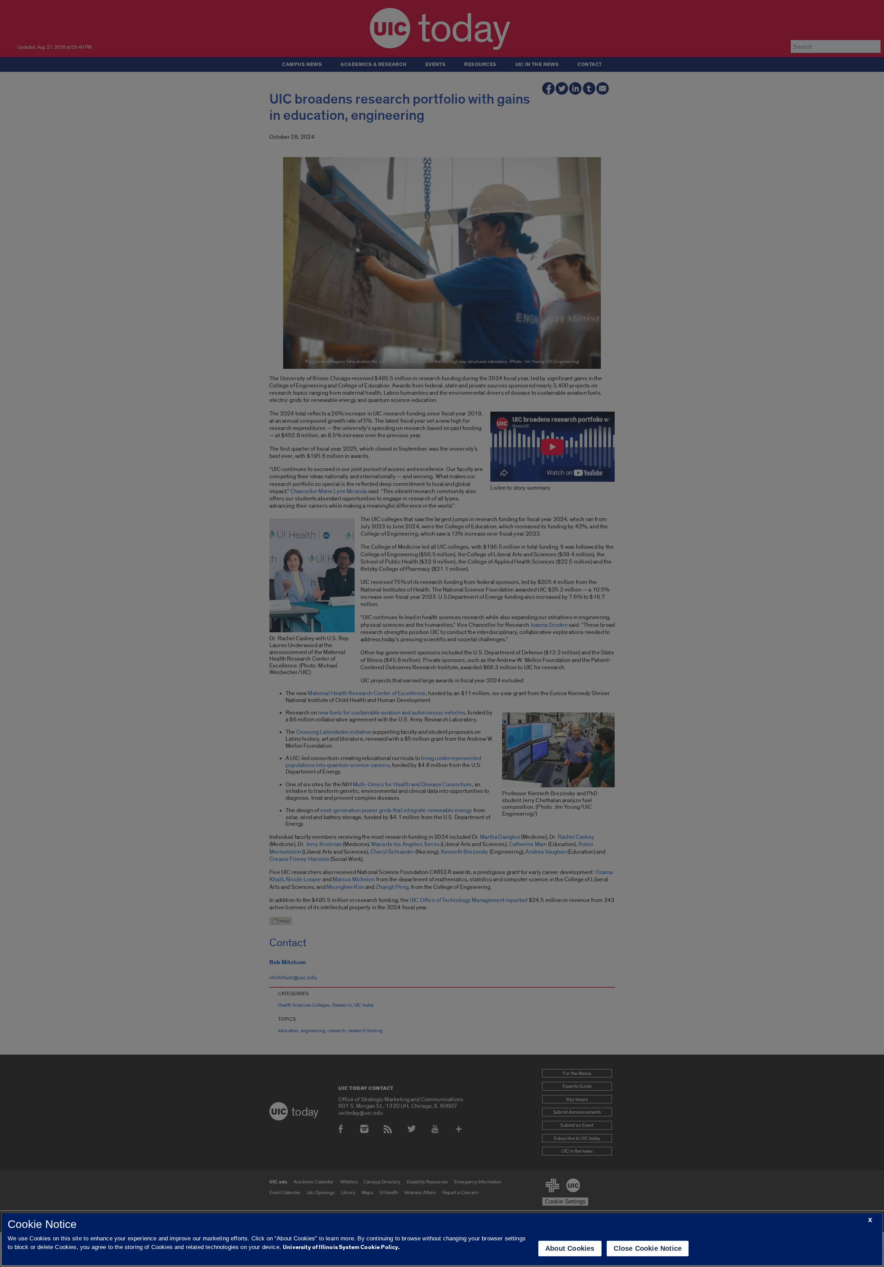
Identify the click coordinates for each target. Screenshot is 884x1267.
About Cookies (570, 1248)
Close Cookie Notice (648, 1248)
